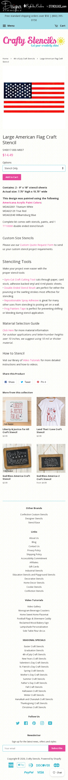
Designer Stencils (34, 518)
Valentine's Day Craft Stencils (34, 662)
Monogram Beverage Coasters (34, 610)
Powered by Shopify (51, 758)
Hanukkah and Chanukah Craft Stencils (34, 699)
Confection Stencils (34, 590)
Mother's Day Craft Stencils (34, 674)
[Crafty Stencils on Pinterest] (34, 723)
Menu (10, 25)
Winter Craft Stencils (34, 695)
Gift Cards (34, 566)
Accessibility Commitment (34, 558)
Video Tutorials (31, 360)
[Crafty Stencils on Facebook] (26, 723)
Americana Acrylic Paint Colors (22, 202)
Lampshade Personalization (34, 626)
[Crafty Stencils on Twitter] (18, 723)
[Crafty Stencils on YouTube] (50, 723)
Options (7, 162)
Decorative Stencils (34, 578)
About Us (34, 538)
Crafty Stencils (33, 758)
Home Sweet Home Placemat (34, 614)
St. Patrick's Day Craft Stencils (34, 666)
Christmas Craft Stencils (34, 707)
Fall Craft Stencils (34, 687)
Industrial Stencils (34, 570)
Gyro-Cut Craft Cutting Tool (19, 279)
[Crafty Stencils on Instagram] (42, 723)
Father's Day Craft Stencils (34, 682)
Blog (34, 542)
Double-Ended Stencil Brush (20, 287)
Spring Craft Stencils (34, 670)
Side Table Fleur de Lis (34, 630)
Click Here (8, 330)
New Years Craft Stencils (34, 658)
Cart (62, 25)
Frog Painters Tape (15, 308)
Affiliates (34, 562)
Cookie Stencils (34, 586)
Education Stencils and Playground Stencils (34, 574)
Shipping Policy (34, 554)
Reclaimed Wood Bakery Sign (34, 622)
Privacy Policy (34, 550)
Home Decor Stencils (34, 582)
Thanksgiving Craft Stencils (34, 703)
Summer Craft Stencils (34, 678)
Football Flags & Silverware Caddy (34, 618)
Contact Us (34, 546)
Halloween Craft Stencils (34, 691)
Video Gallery (34, 606)
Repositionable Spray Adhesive (21, 300)
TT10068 (8, 226)
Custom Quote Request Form (37, 245)
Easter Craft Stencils (34, 646)
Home (5, 58)
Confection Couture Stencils (34, 514)
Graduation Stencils (34, 650)
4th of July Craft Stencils (24, 58)
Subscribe (56, 748)
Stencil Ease (34, 522)
